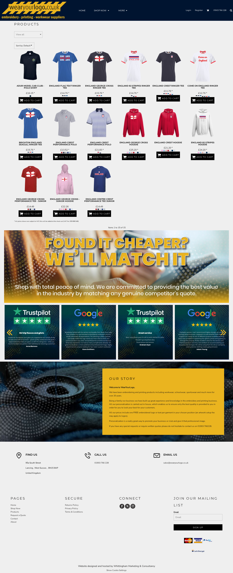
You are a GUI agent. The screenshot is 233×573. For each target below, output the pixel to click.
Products (15, 511)
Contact (14, 518)
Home (13, 505)
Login (188, 10)
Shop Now (15, 508)
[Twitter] (127, 506)
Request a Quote (18, 515)
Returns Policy (71, 505)
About (13, 522)
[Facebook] (122, 506)
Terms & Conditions (74, 511)
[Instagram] (132, 506)
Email (176, 512)
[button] (102, 10)
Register (199, 10)
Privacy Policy (71, 508)
